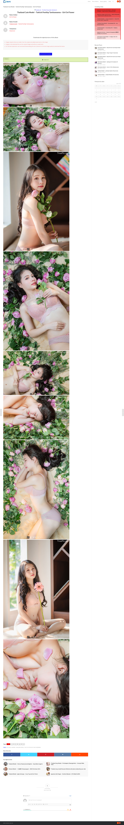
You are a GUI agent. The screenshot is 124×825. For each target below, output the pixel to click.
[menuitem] (89, 1)
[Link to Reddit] (118, 1)
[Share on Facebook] (11, 754)
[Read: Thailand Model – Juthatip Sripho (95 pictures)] (96, 71)
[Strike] (34, 804)
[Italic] (31, 804)
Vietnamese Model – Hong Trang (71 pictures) (108, 52)
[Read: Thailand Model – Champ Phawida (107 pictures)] (96, 75)
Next (87, 41)
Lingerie (13, 747)
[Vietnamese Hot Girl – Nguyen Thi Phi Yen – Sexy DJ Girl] (123, 412)
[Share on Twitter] (28, 754)
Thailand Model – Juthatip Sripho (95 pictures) (108, 70)
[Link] (43, 804)
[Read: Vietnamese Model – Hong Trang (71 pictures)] (96, 53)
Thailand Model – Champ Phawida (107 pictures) (108, 74)
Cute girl (8, 747)
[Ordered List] (36, 804)
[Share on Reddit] (79, 754)
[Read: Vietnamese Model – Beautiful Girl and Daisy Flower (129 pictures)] (96, 48)
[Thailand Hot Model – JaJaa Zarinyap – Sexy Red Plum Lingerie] (1, 412)
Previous (84, 41)
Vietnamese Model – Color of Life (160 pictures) (108, 67)
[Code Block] (42, 804)
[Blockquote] (40, 804)
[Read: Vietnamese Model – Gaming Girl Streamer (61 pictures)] (96, 62)
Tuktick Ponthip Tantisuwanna (32, 747)
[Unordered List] (38, 804)
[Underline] (33, 804)
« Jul (96, 102)
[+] (47, 804)
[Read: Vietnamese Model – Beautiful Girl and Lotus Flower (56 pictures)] (96, 57)
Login (70, 795)
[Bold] (29, 804)
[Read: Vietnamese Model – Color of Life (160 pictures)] (96, 67)
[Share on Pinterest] (45, 754)
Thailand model (13, 24)
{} (45, 804)
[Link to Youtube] (120, 1)
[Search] (113, 1)
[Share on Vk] (62, 754)
